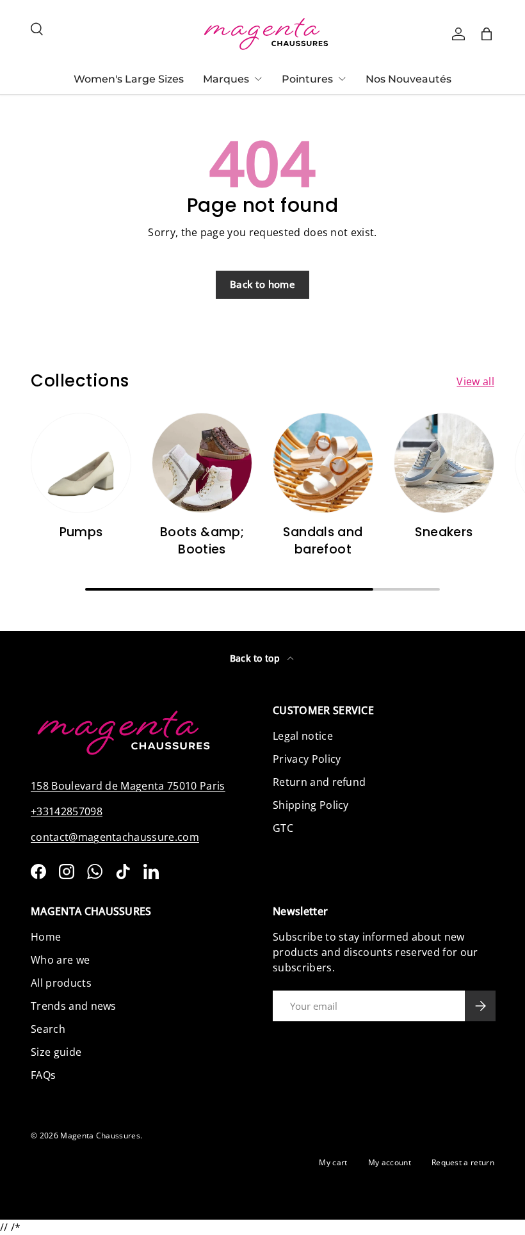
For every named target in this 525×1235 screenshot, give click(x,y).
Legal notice (303, 736)
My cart (333, 1162)
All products (61, 983)
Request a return (463, 1162)
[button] (486, 34)
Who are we (60, 960)
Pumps (81, 532)
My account (389, 1162)
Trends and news (74, 1006)
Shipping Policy (311, 805)
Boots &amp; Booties (202, 540)
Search (48, 1029)
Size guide (56, 1052)
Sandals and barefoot (322, 540)
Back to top (256, 658)
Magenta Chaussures (100, 1135)
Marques (226, 79)
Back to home (262, 284)
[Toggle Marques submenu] (258, 78)
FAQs (43, 1075)
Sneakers (443, 532)
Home (46, 937)
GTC (283, 828)
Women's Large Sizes (129, 79)
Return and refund (319, 782)
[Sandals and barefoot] (323, 463)
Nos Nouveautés (408, 79)
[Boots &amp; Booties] (202, 463)
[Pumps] (81, 463)
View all (475, 381)
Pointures (307, 79)
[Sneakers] (444, 463)
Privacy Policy (307, 759)
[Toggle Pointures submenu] (342, 78)
